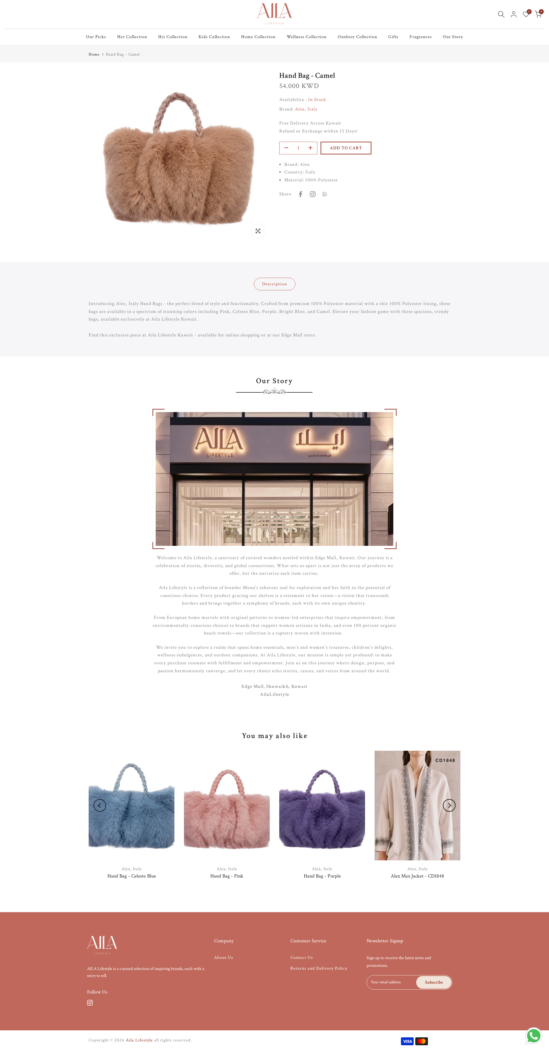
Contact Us (301, 957)
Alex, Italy (306, 109)
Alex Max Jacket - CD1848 (417, 875)
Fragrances (421, 37)
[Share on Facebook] (300, 194)
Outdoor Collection (357, 37)
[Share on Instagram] (312, 194)
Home (94, 54)
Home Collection (258, 37)
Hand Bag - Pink (226, 875)
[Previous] (99, 805)
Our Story (453, 37)
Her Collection (132, 37)
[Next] (449, 805)
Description (274, 284)
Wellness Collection (307, 37)
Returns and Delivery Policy (318, 968)
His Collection (172, 37)
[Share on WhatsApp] (325, 194)
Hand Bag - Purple (322, 875)
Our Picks (96, 37)
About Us (223, 957)
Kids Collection (214, 37)
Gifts (393, 37)
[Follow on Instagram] (90, 1003)
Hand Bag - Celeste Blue (131, 875)
